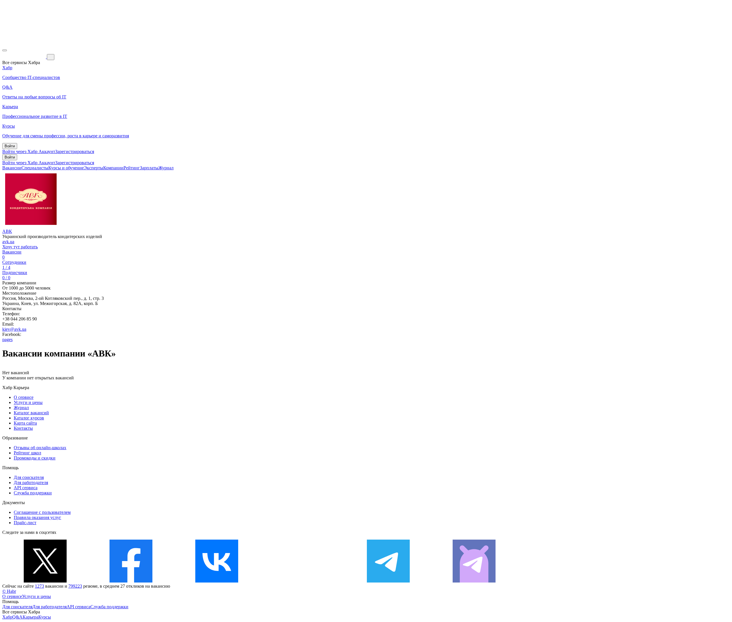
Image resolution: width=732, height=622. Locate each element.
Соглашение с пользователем (42, 512)
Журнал (166, 167)
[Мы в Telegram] (388, 581)
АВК (7, 231)
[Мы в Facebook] (131, 581)
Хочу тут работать (20, 246)
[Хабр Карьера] (24, 56)
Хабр (7, 617)
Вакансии (11, 167)
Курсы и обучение (66, 167)
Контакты (23, 428)
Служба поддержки (33, 492)
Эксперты (93, 167)
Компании (113, 167)
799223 (75, 586)
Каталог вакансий (31, 412)
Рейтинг (132, 167)
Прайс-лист (25, 522)
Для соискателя (29, 477)
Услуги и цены (28, 402)
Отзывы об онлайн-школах (40, 447)
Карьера (30, 617)
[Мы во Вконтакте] (217, 581)
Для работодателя (31, 482)
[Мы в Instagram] (302, 581)
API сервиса (25, 487)
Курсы (44, 617)
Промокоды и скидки (34, 457)
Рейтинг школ (27, 452)
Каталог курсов (29, 417)
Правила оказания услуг (37, 517)
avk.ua (8, 241)
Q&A (17, 617)
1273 (39, 586)
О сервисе (23, 397)
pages (7, 339)
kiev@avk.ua (14, 329)
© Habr (9, 591)
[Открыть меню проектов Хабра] (4, 50)
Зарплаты (149, 167)
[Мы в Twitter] (45, 581)
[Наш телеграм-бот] (474, 581)
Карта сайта (25, 423)
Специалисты (34, 167)
